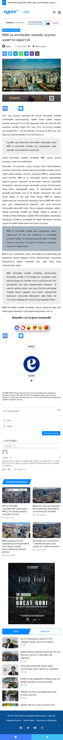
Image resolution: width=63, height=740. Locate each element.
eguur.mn (51, 716)
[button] (31, 23)
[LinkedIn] (15, 53)
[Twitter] (10, 53)
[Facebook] (4, 53)
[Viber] (32, 53)
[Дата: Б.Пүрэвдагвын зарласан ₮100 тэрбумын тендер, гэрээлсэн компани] (10, 642)
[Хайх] (54, 13)
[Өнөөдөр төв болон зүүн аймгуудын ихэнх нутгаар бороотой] (10, 695)
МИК (32, 346)
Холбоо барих (28, 720)
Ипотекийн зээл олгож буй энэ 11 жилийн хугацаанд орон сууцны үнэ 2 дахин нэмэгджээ (46, 544)
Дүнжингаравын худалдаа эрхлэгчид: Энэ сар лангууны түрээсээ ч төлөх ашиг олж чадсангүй (40, 655)
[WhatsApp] (21, 53)
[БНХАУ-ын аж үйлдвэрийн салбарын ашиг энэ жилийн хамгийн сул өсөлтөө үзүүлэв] (10, 682)
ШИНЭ (16, 631)
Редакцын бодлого (13, 720)
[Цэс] (59, 13)
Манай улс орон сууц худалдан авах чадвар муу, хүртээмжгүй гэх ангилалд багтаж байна (46, 509)
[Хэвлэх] (37, 53)
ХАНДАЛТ (45, 631)
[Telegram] (26, 53)
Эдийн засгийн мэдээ (11, 30)
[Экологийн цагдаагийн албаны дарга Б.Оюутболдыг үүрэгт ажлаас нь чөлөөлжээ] (10, 669)
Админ (8, 46)
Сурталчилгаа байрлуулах (46, 720)
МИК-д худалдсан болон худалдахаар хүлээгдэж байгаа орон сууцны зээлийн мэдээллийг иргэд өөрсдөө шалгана (15, 546)
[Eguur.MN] (16, 12)
